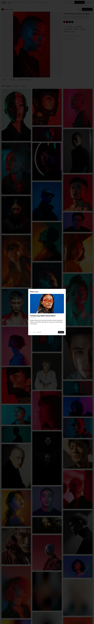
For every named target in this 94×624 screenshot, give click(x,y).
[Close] (64, 290)
